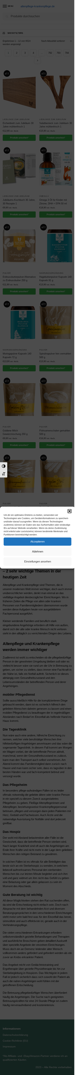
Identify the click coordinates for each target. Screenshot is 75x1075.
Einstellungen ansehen (37, 561)
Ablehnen (37, 551)
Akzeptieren (37, 541)
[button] (69, 511)
